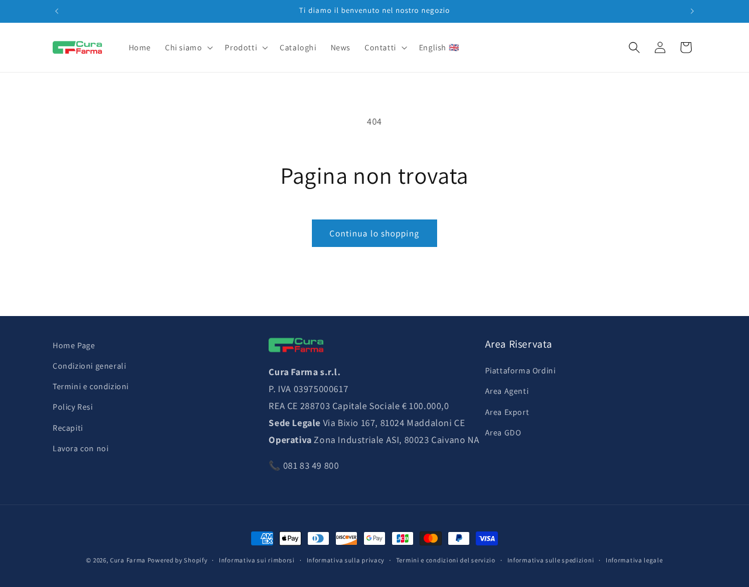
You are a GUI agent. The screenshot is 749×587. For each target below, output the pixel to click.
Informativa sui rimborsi (257, 559)
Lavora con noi (80, 448)
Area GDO (503, 432)
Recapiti (68, 428)
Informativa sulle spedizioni (551, 559)
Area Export (507, 412)
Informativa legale (634, 559)
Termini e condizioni (91, 387)
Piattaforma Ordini (520, 371)
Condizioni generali (89, 366)
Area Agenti (507, 391)
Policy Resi (73, 407)
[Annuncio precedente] (57, 11)
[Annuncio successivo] (692, 11)
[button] (188, 47)
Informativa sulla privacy (346, 559)
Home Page (74, 345)
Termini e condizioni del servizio (446, 559)
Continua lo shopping (374, 233)
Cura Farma (128, 560)
